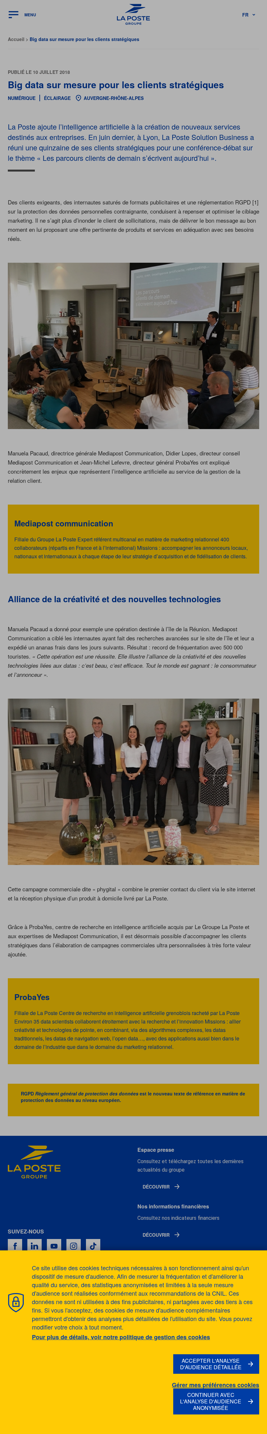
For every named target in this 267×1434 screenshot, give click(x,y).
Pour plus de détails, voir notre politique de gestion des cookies (121, 1337)
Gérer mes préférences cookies (215, 1385)
